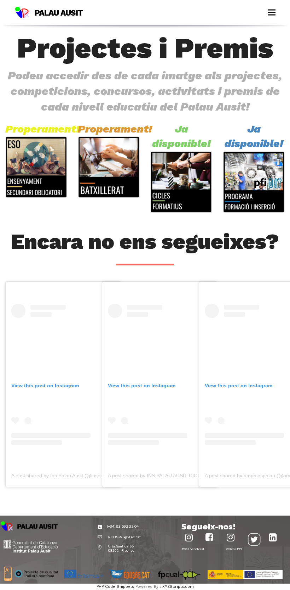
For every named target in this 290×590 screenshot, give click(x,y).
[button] (272, 13)
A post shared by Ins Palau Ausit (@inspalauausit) (66, 475)
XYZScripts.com (178, 586)
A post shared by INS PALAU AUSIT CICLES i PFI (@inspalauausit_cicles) (190, 475)
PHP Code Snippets (115, 586)
